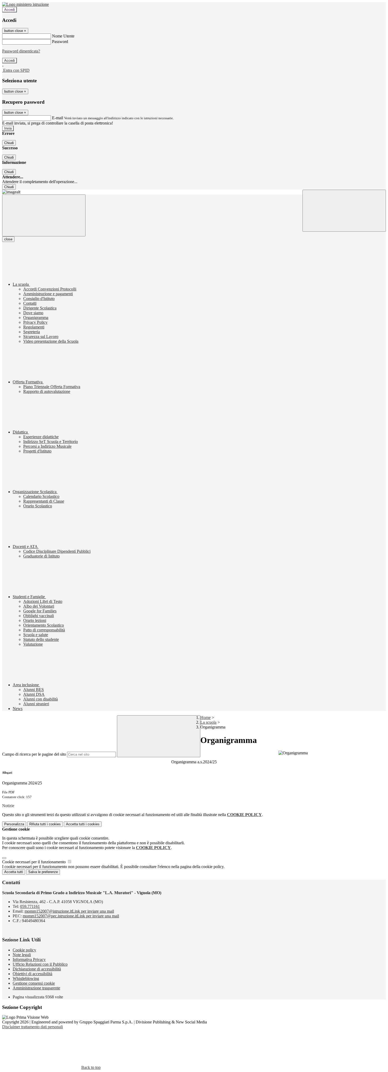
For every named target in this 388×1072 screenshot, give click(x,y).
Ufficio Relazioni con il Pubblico (40, 964)
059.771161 (30, 906)
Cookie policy (24, 950)
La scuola (208, 722)
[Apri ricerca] (344, 211)
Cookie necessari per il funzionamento (34, 862)
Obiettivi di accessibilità (32, 973)
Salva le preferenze (43, 872)
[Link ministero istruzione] (25, 4)
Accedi (9, 10)
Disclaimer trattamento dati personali (32, 1027)
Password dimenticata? (21, 51)
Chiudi (9, 143)
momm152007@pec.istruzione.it (71, 916)
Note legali (22, 954)
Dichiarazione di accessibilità (37, 969)
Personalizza (14, 824)
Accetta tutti (83, 824)
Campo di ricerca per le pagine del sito (34, 754)
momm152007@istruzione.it (69, 911)
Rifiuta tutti (45, 824)
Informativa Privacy (29, 959)
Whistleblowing (26, 978)
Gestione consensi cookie (34, 983)
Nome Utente (63, 36)
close (8, 239)
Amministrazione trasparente (36, 988)
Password (60, 41)
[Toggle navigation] (44, 215)
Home (205, 717)
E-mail (57, 118)
